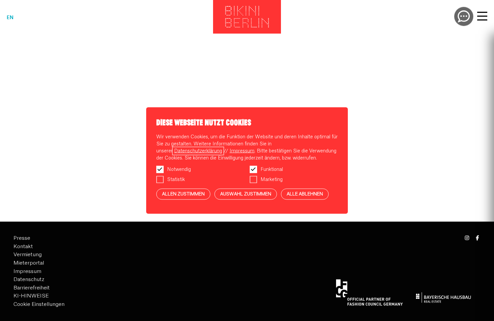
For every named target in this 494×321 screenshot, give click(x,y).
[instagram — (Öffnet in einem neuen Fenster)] (467, 238)
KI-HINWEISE (31, 296)
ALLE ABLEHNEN (305, 194)
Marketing (271, 179)
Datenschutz (28, 279)
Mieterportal (28, 263)
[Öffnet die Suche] (463, 16)
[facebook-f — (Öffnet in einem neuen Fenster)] (477, 238)
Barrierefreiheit (31, 287)
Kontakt (23, 246)
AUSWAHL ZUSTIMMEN (245, 194)
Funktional (271, 169)
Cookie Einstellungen (39, 304)
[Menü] (482, 17)
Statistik (176, 179)
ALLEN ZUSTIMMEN (183, 194)
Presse (21, 238)
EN (10, 17)
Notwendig (179, 169)
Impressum (27, 271)
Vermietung (27, 254)
